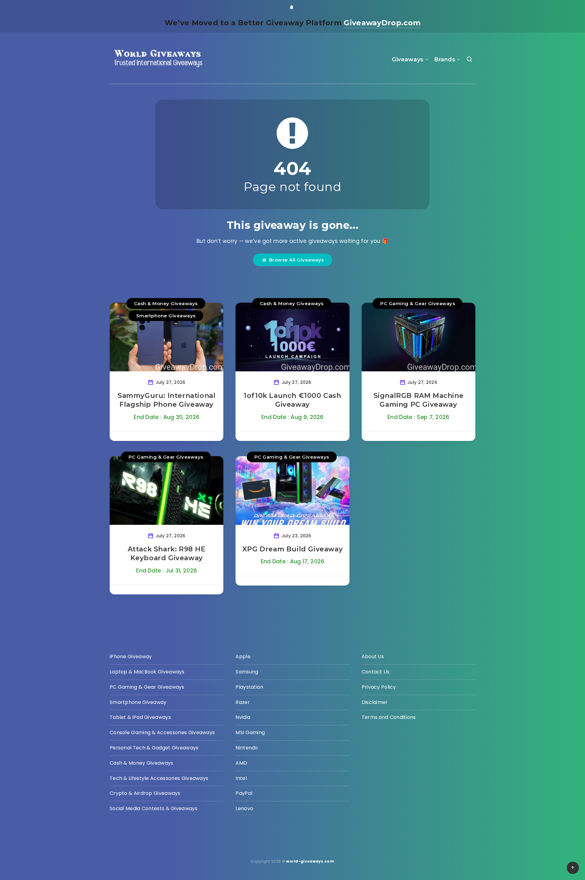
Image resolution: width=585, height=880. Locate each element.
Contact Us (376, 671)
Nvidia (243, 717)
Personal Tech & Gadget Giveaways (154, 747)
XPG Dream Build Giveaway (292, 549)
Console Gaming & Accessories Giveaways (162, 732)
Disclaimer (375, 702)
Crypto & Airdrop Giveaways (145, 793)
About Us (373, 656)
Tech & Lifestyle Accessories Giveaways (159, 778)
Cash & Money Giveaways (166, 303)
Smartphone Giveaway (138, 702)
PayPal (244, 793)
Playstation (249, 687)
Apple (243, 656)
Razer (243, 702)
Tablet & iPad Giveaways (140, 717)
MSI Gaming (250, 732)
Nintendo (247, 747)
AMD (241, 762)
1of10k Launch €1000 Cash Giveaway (292, 400)
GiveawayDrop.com (382, 22)
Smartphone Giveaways (166, 316)
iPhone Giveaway (131, 656)
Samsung (247, 671)
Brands (444, 59)
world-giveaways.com (310, 861)
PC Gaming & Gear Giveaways (417, 303)
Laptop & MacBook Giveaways (147, 671)
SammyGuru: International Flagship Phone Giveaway (166, 400)
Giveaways (408, 59)
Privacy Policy (379, 687)
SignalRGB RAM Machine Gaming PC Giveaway (419, 400)
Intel (241, 778)
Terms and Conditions (389, 717)
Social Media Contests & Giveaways (153, 808)
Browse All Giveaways (295, 260)
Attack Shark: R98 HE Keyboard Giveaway (167, 553)
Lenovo (244, 808)
